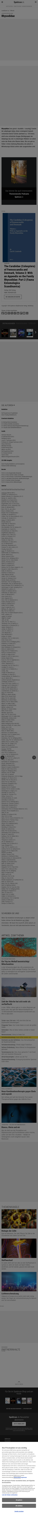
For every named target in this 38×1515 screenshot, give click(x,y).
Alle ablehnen (19, 1506)
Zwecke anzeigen (19, 1511)
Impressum (24, 1477)
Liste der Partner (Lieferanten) (9, 1495)
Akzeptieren (19, 1500)
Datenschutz (17, 1477)
